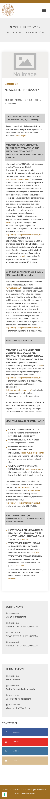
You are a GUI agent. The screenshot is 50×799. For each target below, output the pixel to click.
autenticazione (34, 491)
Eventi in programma (16, 617)
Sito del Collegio (24, 487)
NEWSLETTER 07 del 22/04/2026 (22, 646)
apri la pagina (20, 136)
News (18, 32)
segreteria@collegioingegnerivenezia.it (23, 235)
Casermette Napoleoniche (18, 699)
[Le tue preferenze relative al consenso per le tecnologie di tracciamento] (4, 794)
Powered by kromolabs (25, 794)
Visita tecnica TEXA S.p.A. (18, 708)
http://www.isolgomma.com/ (18, 390)
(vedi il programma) (33, 469)
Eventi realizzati (13, 679)
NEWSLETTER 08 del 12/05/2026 (22, 636)
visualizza (24, 539)
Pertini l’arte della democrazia (20, 689)
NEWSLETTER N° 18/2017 (34, 32)
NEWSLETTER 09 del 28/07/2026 (22, 626)
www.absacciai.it (13, 288)
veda (8, 222)
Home (8, 32)
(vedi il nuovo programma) (32, 453)
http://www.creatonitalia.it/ (18, 180)
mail (23, 256)
